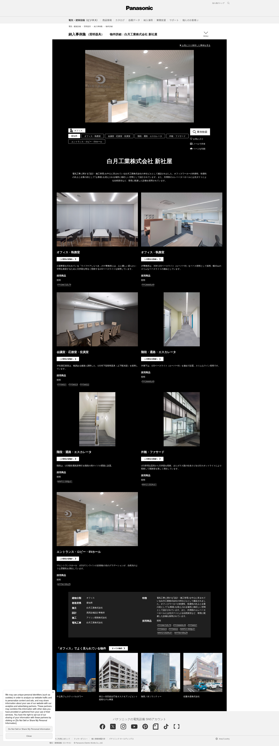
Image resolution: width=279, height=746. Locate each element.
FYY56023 (73, 384)
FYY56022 (84, 384)
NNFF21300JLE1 (64, 481)
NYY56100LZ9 (63, 584)
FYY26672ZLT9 (64, 284)
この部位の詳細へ (67, 259)
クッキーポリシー (81, 738)
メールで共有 (199, 143)
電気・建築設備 (75, 26)
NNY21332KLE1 (149, 484)
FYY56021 (62, 384)
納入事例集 (98, 26)
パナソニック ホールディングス (121, 738)
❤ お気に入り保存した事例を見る (195, 45)
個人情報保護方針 (98, 738)
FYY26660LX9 (148, 284)
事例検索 (202, 132)
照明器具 (87, 26)
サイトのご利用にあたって (59, 738)
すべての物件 (117, 648)
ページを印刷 (199, 148)
